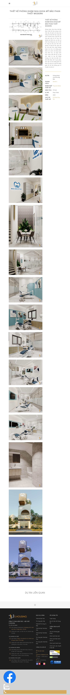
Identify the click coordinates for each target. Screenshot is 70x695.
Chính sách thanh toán (55, 643)
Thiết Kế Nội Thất (40, 618)
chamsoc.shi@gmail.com (42, 654)
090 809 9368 (41, 651)
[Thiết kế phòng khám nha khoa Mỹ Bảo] (25, 52)
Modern (55, 81)
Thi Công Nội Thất (40, 621)
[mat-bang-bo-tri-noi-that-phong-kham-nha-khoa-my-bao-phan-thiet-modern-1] (25, 28)
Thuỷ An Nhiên (57, 86)
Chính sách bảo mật (55, 636)
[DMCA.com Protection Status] (54, 657)
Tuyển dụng (53, 618)
